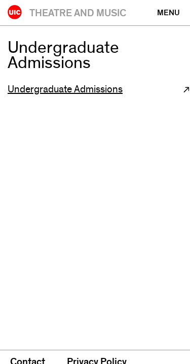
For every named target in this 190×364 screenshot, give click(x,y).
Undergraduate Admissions (65, 89)
